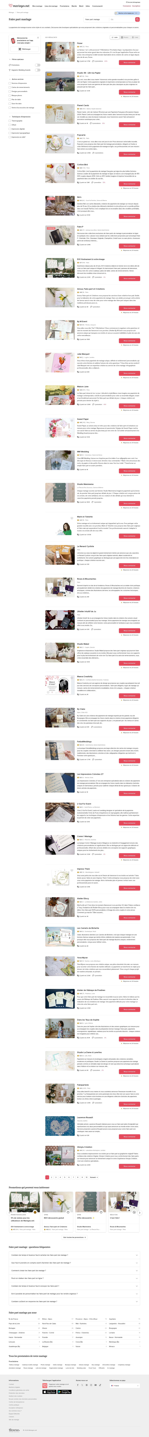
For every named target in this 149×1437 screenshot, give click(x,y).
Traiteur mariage (14, 1365)
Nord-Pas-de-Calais (49, 1324)
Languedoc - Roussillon (117, 1324)
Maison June (82, 386)
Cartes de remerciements (21, 87)
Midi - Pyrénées (81, 1324)
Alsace (44, 1328)
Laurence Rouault (85, 1117)
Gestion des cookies (15, 1396)
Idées (88, 6)
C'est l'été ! (115, 1218)
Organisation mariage (56, 1368)
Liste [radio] (115, 37)
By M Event (82, 321)
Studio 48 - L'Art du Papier (89, 73)
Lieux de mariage (51, 6)
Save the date (16, 104)
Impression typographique (21, 133)
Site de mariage (14, 1420)
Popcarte (81, 135)
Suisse (78, 1346)
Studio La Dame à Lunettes (89, 1052)
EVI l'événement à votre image (91, 259)
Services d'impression (19, 83)
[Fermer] (38, 37)
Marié (81, 6)
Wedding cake (81, 1368)
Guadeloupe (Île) (14, 1346)
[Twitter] (82, 1385)
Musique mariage (70, 1365)
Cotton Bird (82, 164)
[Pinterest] (86, 1385)
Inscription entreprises (16, 1408)
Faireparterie (83, 1085)
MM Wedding (83, 451)
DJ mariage (111, 1368)
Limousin (12, 1342)
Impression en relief (18, 137)
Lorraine (112, 1333)
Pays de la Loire (14, 1324)
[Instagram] (91, 1385)
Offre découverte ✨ (85, 1218)
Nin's (79, 197)
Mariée (74, 6)
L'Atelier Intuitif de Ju (86, 611)
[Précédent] (9, 1213)
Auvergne (79, 1337)
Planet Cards (83, 105)
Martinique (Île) (114, 1342)
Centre (78, 1328)
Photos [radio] (126, 37)
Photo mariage (45, 1365)
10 (86, 1177)
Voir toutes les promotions (73, 1237)
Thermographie (17, 121)
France (116, 1386)
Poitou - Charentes (82, 1333)
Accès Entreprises (134, 2)
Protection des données (17, 1393)
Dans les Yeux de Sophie (88, 1020)
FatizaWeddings (84, 741)
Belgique (45, 1346)
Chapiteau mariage (124, 1365)
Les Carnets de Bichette (88, 928)
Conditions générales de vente (19, 1390)
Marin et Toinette (85, 517)
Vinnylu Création (84, 1147)
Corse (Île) (79, 1342)
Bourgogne (113, 1328)
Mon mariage (37, 6)
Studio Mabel (83, 644)
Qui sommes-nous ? (15, 1411)
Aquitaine (112, 1319)
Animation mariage (15, 1368)
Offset (14, 125)
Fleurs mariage (28, 1368)
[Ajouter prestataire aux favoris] (72, 45)
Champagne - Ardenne (17, 1333)
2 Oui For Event (84, 804)
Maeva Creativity (84, 676)
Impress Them (83, 869)
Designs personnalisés (19, 91)
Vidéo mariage (57, 1365)
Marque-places (17, 95)
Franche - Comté (48, 1333)
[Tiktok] (100, 1385)
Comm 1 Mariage (84, 836)
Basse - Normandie (115, 1337)
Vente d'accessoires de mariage (23, 108)
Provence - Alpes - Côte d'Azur (86, 1319)
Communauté (97, 6)
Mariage (11, 12)
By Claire (81, 709)
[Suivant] (140, 1213)
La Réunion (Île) (47, 1342)
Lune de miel (70, 1368)
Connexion (127, 6)
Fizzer (80, 43)
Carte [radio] (136, 37)
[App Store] (49, 1393)
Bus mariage (96, 1365)
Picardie (45, 1337)
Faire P (80, 227)
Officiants (102, 1368)
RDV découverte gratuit (54, 1218)
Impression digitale (18, 129)
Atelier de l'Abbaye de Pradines (91, 990)
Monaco (112, 1346)
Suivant (93, 1177)
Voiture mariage (84, 1365)
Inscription (136, 6)
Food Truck (92, 1368)
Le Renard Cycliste (85, 546)
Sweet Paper (83, 419)
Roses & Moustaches (86, 579)
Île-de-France (13, 1319)
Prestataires (64, 6)
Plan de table (16, 100)
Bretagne (12, 1328)
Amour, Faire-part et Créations (91, 289)
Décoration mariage (108, 1365)
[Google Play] (64, 1393)
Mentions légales (14, 1387)
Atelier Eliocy (83, 898)
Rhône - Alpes (47, 1319)
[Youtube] (95, 1385)
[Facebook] (78, 1385)
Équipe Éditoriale (14, 1414)
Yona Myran (82, 958)
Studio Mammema (85, 484)
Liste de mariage (41, 1368)
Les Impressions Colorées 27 (90, 774)
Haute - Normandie (15, 1337)
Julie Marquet (83, 354)
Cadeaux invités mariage (30, 1365)
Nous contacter (129, 63)
